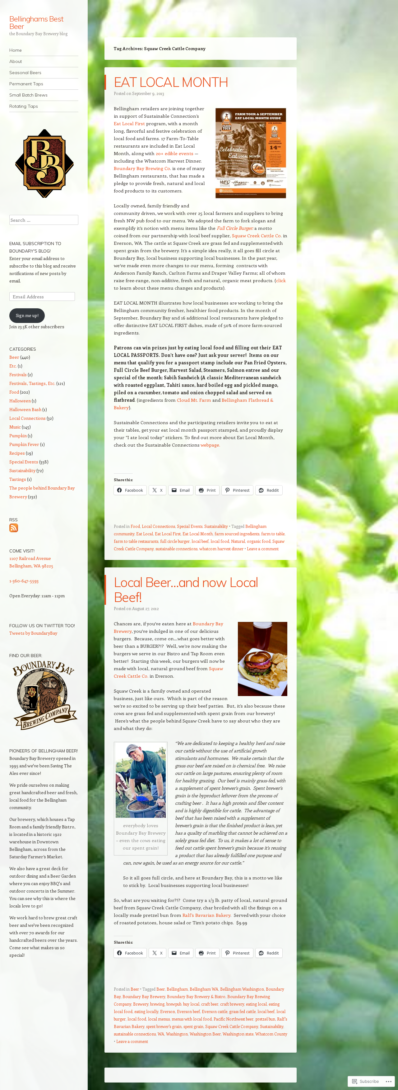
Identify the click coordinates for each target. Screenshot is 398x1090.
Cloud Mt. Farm (194, 400)
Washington (177, 1033)
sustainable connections (176, 548)
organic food (259, 541)
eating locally (146, 1011)
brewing (157, 1004)
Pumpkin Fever (24, 444)
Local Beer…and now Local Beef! (186, 589)
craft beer (209, 1004)
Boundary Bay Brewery (144, 996)
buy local (191, 1004)
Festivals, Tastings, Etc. (32, 383)
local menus (159, 1018)
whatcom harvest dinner (221, 548)
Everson (167, 1011)
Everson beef (188, 1011)
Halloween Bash (25, 409)
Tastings (17, 479)
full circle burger (175, 541)
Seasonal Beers (25, 72)
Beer (135, 989)
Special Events (189, 526)
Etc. (13, 366)
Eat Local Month (198, 533)
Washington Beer (205, 1033)
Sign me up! (27, 315)
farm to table (273, 533)
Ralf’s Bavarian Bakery (206, 915)
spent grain (193, 1026)
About (15, 61)
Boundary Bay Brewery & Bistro (196, 996)
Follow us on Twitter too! (42, 625)
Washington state (238, 1033)
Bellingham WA (204, 989)
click (281, 280)
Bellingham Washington (242, 989)
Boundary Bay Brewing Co (142, 168)
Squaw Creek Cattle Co (256, 235)
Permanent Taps (26, 84)
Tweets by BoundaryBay (33, 633)
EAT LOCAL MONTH (171, 82)
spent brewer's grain (164, 1026)
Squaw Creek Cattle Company (231, 1026)
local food (220, 541)
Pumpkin (18, 435)
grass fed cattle (242, 1011)
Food (135, 526)
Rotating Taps (23, 106)
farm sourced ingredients (237, 533)
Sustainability (216, 526)
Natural (238, 541)
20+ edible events (174, 153)
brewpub (173, 1004)
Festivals (18, 374)
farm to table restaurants (136, 541)
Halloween (20, 401)
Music (15, 427)
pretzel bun (265, 1018)
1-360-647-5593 (24, 581)
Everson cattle (214, 1011)
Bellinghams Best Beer (36, 22)
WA (161, 1033)
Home (15, 50)
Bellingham (177, 989)
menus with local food (192, 1018)
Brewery (140, 1004)
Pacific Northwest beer (233, 1018)
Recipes (17, 453)
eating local (256, 1004)
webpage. (210, 445)
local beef (200, 541)
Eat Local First (130, 123)
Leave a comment (263, 548)
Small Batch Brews (28, 95)
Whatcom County (271, 1033)
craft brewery (232, 1004)
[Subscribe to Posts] (13, 527)
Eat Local (144, 533)
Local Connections (158, 526)
